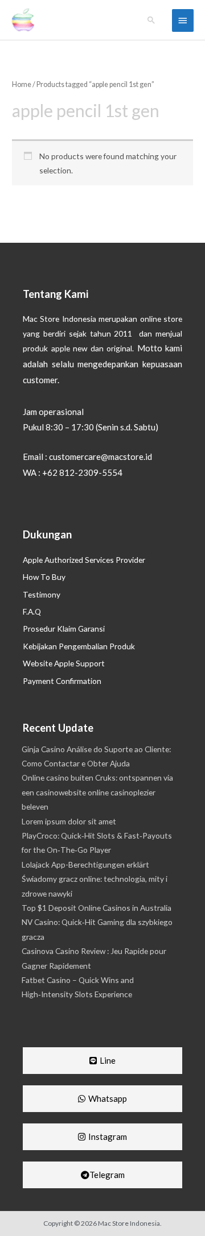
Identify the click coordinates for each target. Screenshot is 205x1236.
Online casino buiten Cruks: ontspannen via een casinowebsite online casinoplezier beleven (97, 792)
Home (21, 84)
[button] (151, 20)
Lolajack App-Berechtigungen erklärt (85, 864)
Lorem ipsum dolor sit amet (69, 821)
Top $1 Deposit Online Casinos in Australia (96, 908)
